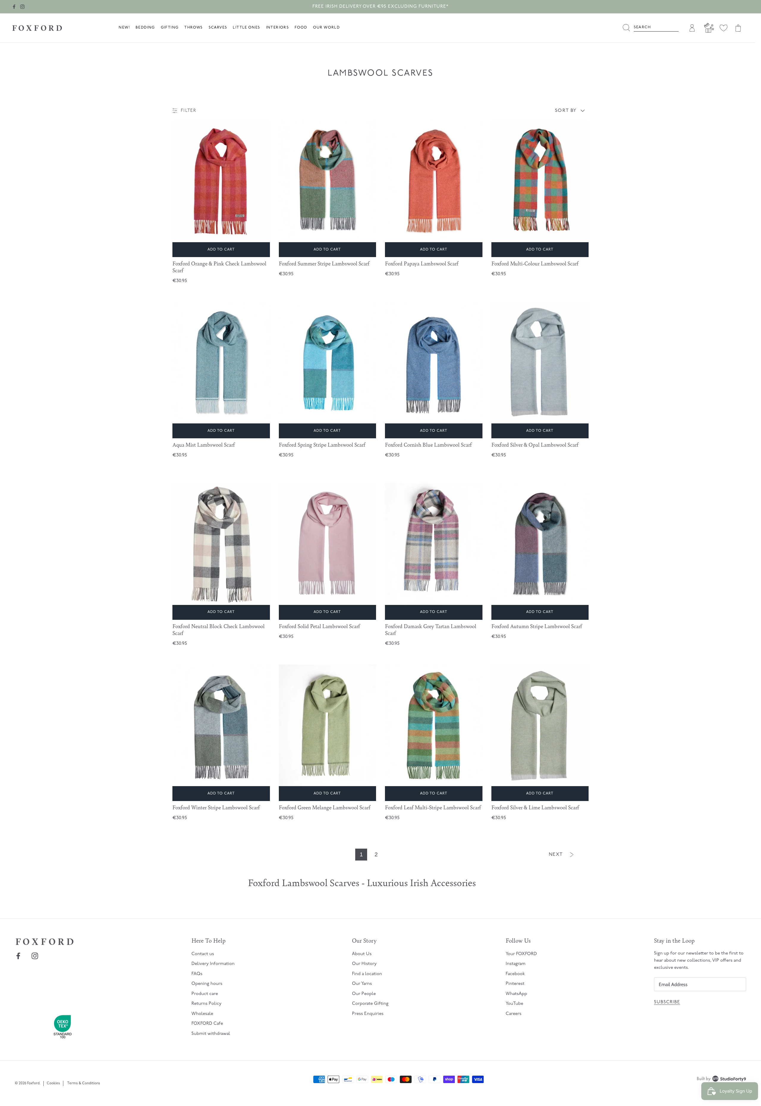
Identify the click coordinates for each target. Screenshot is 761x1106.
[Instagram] (22, 6)
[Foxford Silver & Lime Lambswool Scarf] (540, 725)
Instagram (516, 964)
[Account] (691, 28)
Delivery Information (213, 964)
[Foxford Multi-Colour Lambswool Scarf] (540, 181)
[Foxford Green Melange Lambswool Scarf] (327, 725)
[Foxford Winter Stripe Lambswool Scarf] (221, 725)
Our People (364, 994)
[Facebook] (14, 6)
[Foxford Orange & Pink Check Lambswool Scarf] (221, 181)
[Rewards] (708, 28)
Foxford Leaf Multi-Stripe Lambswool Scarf (433, 807)
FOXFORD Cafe (207, 1023)
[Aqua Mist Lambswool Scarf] (221, 362)
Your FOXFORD (521, 954)
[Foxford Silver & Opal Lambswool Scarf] (540, 362)
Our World (326, 27)
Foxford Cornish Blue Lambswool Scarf (428, 444)
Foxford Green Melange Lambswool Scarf (324, 807)
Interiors (277, 27)
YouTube (514, 1004)
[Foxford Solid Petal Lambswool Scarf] (327, 544)
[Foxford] (37, 28)
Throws (193, 27)
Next (556, 854)
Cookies (53, 1083)
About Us (362, 954)
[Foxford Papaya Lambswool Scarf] (433, 181)
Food (301, 27)
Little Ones (246, 27)
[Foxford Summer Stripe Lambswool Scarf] (327, 181)
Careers (513, 1014)
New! (124, 27)
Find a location (367, 974)
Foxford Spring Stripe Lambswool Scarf (322, 444)
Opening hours (206, 984)
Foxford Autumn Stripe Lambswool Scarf (536, 626)
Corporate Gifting (370, 1004)
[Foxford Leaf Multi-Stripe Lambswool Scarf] (433, 725)
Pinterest (515, 984)
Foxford (33, 1083)
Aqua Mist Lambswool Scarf (203, 444)
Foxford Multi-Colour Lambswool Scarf (534, 263)
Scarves (218, 27)
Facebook (515, 974)
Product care (204, 994)
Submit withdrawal (210, 1034)
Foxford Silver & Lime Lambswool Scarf (535, 807)
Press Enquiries (367, 1014)
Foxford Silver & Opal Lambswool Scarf (534, 444)
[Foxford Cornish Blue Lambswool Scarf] (433, 362)
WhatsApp (516, 994)
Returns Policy (206, 1004)
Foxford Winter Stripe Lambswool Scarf (216, 807)
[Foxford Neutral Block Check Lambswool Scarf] (221, 544)
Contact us (202, 954)
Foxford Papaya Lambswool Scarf (421, 263)
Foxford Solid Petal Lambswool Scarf (319, 626)
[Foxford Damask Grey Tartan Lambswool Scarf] (433, 544)
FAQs (196, 974)
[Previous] (264, 189)
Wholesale (202, 1014)
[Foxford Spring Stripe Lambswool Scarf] (327, 362)
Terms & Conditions (83, 1083)
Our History (364, 964)
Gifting (170, 27)
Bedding (145, 27)
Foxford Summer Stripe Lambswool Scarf (324, 263)
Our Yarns (362, 984)
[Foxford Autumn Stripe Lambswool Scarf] (540, 544)
